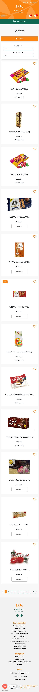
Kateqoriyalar (21, 21)
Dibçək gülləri (19, 636)
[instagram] (21, 615)
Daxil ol (25, 2)
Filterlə (20, 39)
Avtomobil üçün (19, 649)
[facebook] (17, 615)
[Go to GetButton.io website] (5, 690)
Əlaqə (19, 664)
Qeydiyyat (33, 2)
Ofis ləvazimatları (19, 626)
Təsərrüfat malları (19, 631)
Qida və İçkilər (19, 628)
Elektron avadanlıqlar (19, 633)
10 (33, 591)
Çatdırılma (19, 659)
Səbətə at (19, 226)
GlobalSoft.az (24, 688)
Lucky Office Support (29, 686)
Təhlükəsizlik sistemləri (19, 641)
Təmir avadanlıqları (19, 638)
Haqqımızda (19, 656)
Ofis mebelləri (19, 644)
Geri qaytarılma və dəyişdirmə (19, 661)
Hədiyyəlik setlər (19, 646)
